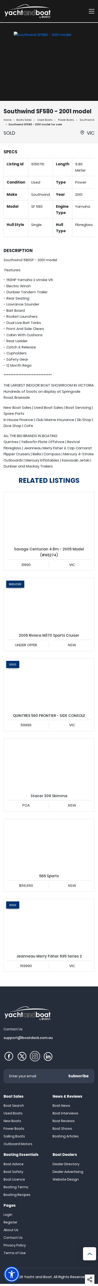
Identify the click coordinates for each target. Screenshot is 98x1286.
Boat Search (14, 1105)
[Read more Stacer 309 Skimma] (49, 764)
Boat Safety (13, 1171)
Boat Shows (62, 1128)
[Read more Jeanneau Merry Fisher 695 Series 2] (49, 924)
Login (8, 1214)
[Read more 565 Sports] (49, 844)
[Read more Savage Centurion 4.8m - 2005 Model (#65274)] (49, 517)
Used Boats (44, 120)
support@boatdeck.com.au (28, 1037)
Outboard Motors (18, 1144)
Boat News (61, 1105)
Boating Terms (16, 1187)
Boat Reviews (64, 1121)
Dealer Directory (66, 1164)
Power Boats (66, 120)
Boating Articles (66, 1136)
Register (10, 1222)
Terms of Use (15, 1253)
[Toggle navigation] (91, 11)
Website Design (66, 1179)
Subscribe (78, 1076)
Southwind (87, 120)
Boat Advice (14, 1164)
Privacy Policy (15, 1245)
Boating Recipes (17, 1194)
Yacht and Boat (38, 1276)
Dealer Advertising (68, 1171)
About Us (11, 1230)
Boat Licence (14, 1179)
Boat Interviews (65, 1113)
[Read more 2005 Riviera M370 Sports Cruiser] (49, 603)
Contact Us (13, 1237)
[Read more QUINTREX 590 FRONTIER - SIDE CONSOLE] (49, 684)
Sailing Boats (14, 1136)
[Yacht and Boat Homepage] (27, 11)
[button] (89, 1279)
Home (7, 120)
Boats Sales (24, 120)
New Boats (12, 1121)
